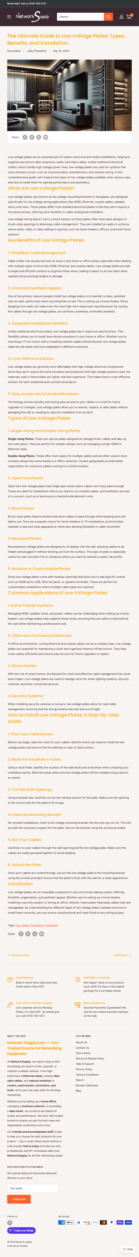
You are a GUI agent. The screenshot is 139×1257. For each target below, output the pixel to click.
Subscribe (19, 1199)
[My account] (121, 17)
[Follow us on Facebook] (9, 1222)
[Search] (108, 17)
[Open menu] (9, 16)
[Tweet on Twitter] (38, 137)
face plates (13, 50)
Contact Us (82, 1047)
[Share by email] (45, 137)
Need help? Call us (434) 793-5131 (26, 3)
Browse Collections (87, 1085)
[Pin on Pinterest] (31, 137)
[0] (129, 17)
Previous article (20, 955)
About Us (81, 1042)
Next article (120, 955)
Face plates (22, 925)
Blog (78, 1090)
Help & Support (85, 1063)
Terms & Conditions (87, 1074)
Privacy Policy (84, 1069)
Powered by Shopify (17, 1245)
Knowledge (51, 925)
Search (80, 1079)
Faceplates (36, 925)
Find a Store (83, 1053)
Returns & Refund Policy (90, 1058)
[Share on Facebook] (25, 137)
